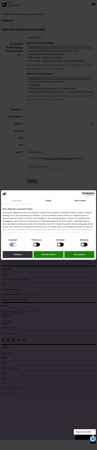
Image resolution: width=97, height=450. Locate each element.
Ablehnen (18, 254)
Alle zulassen (79, 254)
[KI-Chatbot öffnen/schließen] (93, 439)
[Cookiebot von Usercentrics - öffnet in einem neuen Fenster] (84, 194)
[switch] (36, 245)
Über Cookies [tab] (80, 201)
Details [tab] (48, 201)
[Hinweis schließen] (94, 431)
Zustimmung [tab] (17, 201)
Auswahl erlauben (48, 254)
